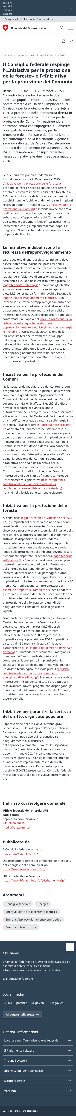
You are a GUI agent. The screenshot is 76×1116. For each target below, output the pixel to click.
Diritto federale (14, 1081)
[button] (70, 947)
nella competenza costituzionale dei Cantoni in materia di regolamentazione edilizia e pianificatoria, (34, 484)
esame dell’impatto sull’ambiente (25, 590)
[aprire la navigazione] (70, 27)
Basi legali (8, 1110)
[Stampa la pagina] (64, 41)
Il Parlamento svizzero (19, 1050)
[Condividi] (71, 41)
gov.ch (39, 1003)
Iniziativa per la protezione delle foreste (32, 183)
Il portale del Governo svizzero (30, 28)
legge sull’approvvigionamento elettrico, (30, 298)
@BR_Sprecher (17, 1003)
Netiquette (32, 1110)
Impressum (20, 1110)
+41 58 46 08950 (14, 823)
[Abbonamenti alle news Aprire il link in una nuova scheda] (64, 8)
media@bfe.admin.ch (17, 827)
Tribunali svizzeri (15, 1060)
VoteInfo (10, 1091)
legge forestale (31, 518)
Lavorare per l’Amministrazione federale (31, 1040)
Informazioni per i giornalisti (23, 1071)
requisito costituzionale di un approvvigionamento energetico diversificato (36, 673)
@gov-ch (57, 1003)
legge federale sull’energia (20, 285)
